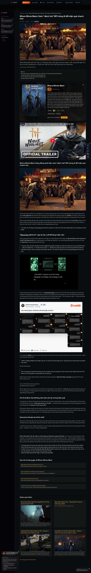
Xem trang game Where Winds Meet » (28, 559)
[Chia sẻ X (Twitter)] (88, 148)
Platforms (60, 2)
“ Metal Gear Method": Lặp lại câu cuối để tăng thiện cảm (33, 75)
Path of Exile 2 (4, 37)
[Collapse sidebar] (13, 13)
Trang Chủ (36, 2)
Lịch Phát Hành (70, 2)
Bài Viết (78, 2)
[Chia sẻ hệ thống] (88, 157)
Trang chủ (22, 13)
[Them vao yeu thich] (83, 85)
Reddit (30, 355)
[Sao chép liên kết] (88, 154)
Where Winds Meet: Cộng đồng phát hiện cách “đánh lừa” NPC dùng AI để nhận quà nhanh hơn (41, 73)
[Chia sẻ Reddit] (88, 151)
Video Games (51, 2)
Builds (3, 39)
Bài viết (26, 13)
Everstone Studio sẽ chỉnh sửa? (27, 78)
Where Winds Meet (31, 67)
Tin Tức (43, 2)
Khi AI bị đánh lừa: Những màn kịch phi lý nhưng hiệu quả (33, 76)
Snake (46, 246)
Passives (4, 40)
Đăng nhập (27, 2)
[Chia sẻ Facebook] (88, 145)
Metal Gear (25, 235)
